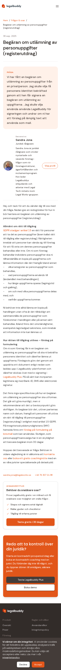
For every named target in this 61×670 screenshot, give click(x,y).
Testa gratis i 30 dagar (30, 522)
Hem (5, 20)
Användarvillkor (39, 625)
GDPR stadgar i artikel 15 (17, 230)
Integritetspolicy (40, 630)
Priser (5, 630)
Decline (23, 664)
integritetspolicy (11, 657)
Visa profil (50, 165)
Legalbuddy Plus (12, 377)
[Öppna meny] (57, 6)
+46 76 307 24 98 (44, 475)
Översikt (7, 625)
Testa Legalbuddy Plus (30, 579)
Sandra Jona (24, 140)
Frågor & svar (18, 20)
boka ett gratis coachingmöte (30, 458)
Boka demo (30, 587)
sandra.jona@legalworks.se (17, 475)
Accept (38, 664)
